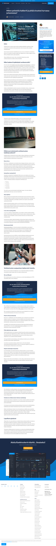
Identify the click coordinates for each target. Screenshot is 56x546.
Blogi (26, 3)
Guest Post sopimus (23, 510)
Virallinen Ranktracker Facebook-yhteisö (8, 486)
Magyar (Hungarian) (38, 525)
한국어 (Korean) (37, 536)
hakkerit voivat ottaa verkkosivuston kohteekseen (21, 64)
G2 (17, 486)
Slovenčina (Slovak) (37, 532)
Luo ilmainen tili (19, 111)
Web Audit (21, 489)
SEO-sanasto (22, 506)
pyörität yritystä (31, 79)
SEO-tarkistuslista (23, 494)
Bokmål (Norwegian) (38, 538)
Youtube (5, 486)
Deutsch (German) (37, 501)
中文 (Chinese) (37, 515)
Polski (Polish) (37, 509)
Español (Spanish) (37, 502)
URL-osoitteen (21, 308)
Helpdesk (36, 496)
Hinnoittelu (23, 3)
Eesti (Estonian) (37, 522)
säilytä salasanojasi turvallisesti (21, 325)
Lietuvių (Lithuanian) (38, 528)
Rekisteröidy (51, 3)
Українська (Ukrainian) (38, 535)
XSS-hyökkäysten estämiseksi (23, 220)
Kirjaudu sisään (44, 3)
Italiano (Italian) (37, 505)
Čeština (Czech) (37, 518)
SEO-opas (21, 507)
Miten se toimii (18, 3)
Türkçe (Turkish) (37, 514)
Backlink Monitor (22, 492)
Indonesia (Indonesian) (38, 526)
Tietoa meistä (47, 487)
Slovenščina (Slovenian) (38, 533)
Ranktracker (5, 3)
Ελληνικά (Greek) (37, 521)
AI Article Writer (22, 495)
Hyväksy (3, 544)
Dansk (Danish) (37, 519)
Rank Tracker (22, 485)
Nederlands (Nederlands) (38, 508)
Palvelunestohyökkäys (8, 227)
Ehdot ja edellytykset (38, 485)
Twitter (11, 486)
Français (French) (37, 504)
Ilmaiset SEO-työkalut (23, 509)
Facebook (2, 486)
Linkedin (14, 486)
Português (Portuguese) (38, 511)
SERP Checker (22, 488)
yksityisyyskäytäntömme (8, 541)
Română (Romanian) (38, 531)
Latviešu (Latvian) (37, 529)
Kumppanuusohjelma (23, 503)
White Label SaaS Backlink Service (25, 500)
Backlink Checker (22, 491)
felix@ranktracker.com (48, 495)
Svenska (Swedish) (37, 512)
